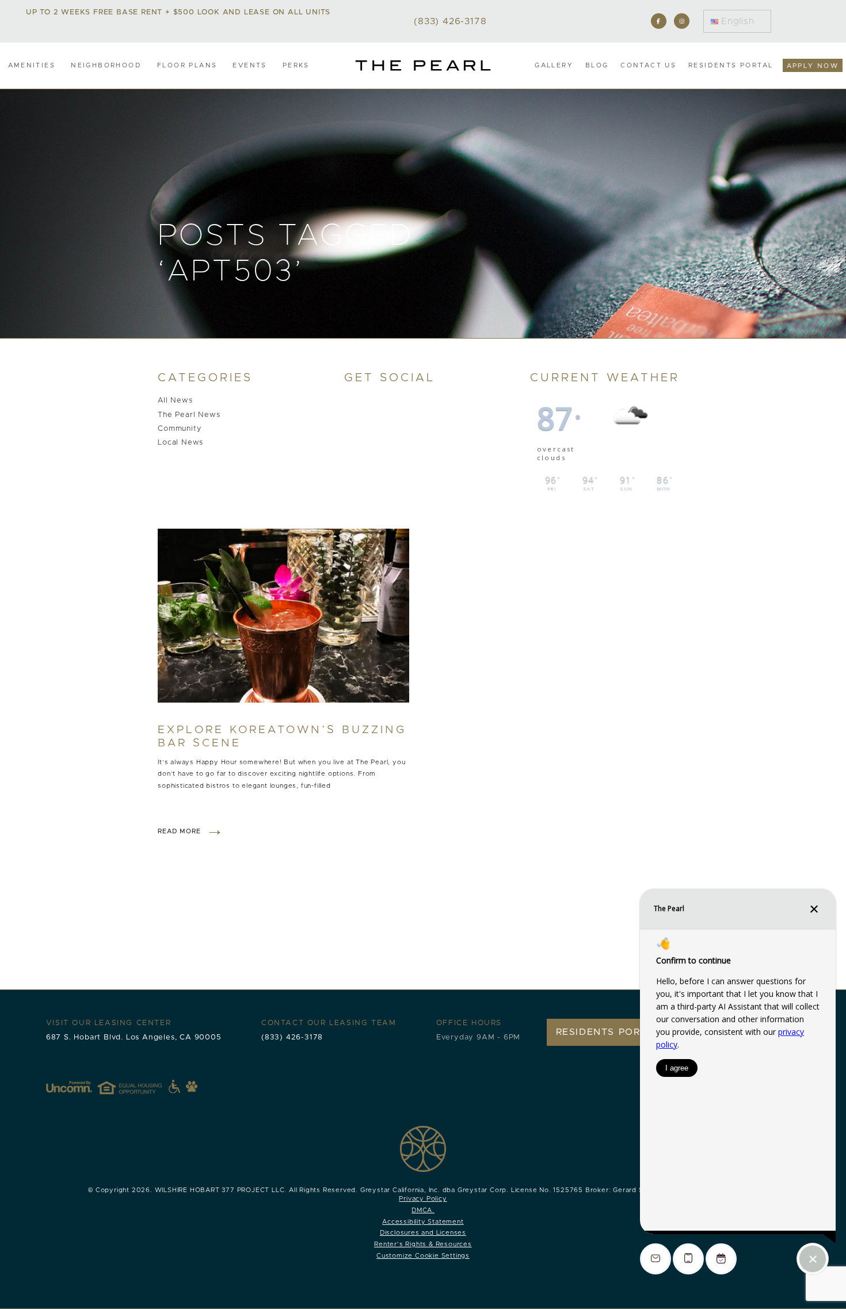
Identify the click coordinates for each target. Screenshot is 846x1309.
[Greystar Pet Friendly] (191, 1086)
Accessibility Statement (422, 1222)
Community (179, 428)
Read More (179, 831)
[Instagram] (681, 21)
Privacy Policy (423, 1199)
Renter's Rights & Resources (423, 1244)
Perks (296, 65)
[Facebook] (658, 21)
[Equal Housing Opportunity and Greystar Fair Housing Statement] (138, 1086)
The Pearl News (189, 415)
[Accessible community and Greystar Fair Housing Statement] (174, 1087)
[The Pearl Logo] (423, 65)
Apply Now (813, 66)
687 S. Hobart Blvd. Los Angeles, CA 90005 (134, 1037)
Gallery (554, 65)
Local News (180, 442)
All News (175, 401)
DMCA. (423, 1210)
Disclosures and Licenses (423, 1233)
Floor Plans (187, 65)
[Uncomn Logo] (69, 1086)
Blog (597, 65)
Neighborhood (106, 65)
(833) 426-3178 (292, 1037)
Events (249, 65)
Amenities (32, 65)
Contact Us (648, 65)
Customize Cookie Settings (423, 1256)
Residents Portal (730, 65)
